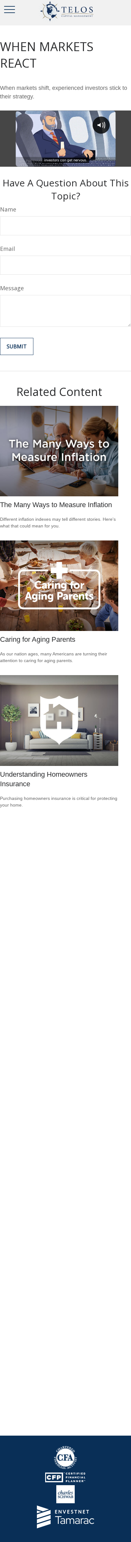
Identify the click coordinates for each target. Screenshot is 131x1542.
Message (12, 288)
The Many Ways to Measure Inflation (56, 505)
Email (7, 248)
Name (8, 209)
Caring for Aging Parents (37, 639)
